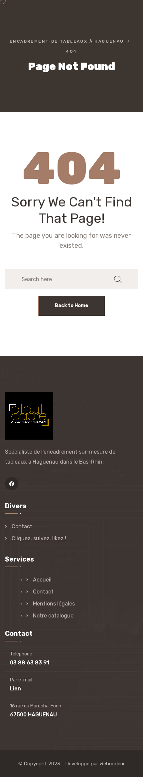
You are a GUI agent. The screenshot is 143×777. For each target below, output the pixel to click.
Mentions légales (54, 603)
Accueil (42, 580)
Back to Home (71, 305)
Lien (15, 688)
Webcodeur (112, 764)
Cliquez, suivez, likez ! (39, 538)
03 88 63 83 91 (29, 662)
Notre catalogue (53, 615)
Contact (22, 526)
